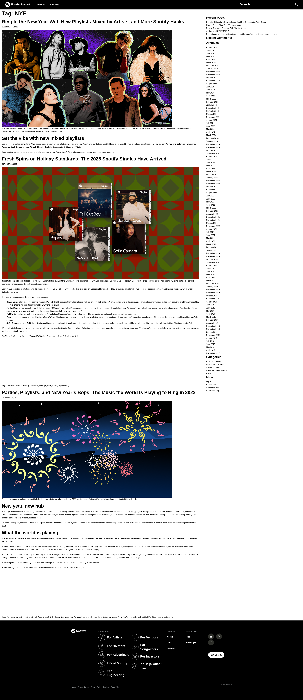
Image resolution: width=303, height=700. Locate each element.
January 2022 (212, 214)
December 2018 (213, 326)
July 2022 (210, 196)
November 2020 (213, 256)
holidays (42, 386)
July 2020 (210, 268)
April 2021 (210, 241)
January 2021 (212, 250)
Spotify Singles (65, 386)
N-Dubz (104, 617)
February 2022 (212, 211)
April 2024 (210, 132)
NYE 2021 (142, 617)
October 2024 (212, 114)
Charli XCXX (48, 617)
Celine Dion (26, 617)
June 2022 (210, 199)
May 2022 (210, 202)
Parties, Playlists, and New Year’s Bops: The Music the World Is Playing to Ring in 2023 (99, 392)
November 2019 (213, 293)
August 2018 (211, 338)
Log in (208, 382)
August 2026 (211, 47)
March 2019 (211, 317)
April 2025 (210, 96)
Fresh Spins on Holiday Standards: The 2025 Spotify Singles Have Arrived (84, 158)
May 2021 (210, 238)
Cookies (106, 687)
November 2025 (213, 75)
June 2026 (210, 53)
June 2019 (210, 308)
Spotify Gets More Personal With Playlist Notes (225, 28)
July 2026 (210, 50)
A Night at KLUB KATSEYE (217, 31)
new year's (46, 152)
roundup (110, 152)
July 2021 (210, 232)
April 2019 (210, 314)
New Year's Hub (125, 617)
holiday (10, 152)
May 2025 (210, 93)
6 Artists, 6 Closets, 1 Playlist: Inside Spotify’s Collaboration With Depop (236, 22)
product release (99, 152)
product (74, 152)
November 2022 (213, 184)
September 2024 (213, 117)
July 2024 (210, 123)
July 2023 (210, 159)
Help (188, 637)
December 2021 (213, 217)
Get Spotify (217, 655)
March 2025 (211, 99)
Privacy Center (83, 687)
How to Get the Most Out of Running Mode (223, 25)
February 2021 (212, 247)
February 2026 (212, 66)
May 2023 (210, 165)
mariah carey (82, 617)
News (39, 5)
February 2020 (212, 284)
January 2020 (212, 287)
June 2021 (210, 235)
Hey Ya (73, 617)
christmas (11, 386)
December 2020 (213, 253)
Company (54, 5)
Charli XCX (37, 617)
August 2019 (211, 302)
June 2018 (210, 344)
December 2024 (213, 108)
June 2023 (210, 163)
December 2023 (213, 144)
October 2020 (212, 259)
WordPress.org (212, 391)
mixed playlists (34, 152)
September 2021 (213, 226)
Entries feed (211, 385)
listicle (16, 152)
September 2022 (213, 190)
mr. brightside (94, 617)
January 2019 (212, 323)
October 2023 (212, 150)
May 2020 (210, 275)
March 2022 (211, 208)
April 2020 (210, 278)
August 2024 (211, 120)
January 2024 (212, 141)
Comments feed (212, 388)
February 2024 (212, 138)
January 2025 (212, 105)
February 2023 (212, 175)
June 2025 (210, 90)
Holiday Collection (30, 386)
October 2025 (212, 78)
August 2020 (211, 265)
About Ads (115, 687)
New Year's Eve (58, 152)
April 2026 (210, 59)
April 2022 (210, 205)
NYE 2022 (151, 617)
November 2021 (213, 220)
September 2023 (213, 153)
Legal (74, 687)
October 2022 (212, 187)
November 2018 (213, 329)
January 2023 (212, 178)
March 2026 (211, 63)
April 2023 (210, 169)
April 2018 (210, 350)
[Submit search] (295, 4)
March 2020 (211, 281)
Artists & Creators (213, 361)
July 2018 (210, 341)
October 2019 (212, 296)
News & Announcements (216, 370)
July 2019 (210, 305)
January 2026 (212, 69)
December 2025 (213, 72)
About (170, 637)
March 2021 (211, 244)
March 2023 (211, 172)
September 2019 (213, 299)
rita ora (160, 617)
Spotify (55, 386)
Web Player (191, 643)
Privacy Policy (96, 687)
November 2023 (213, 147)
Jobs (169, 643)
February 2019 (212, 320)
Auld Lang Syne (13, 617)
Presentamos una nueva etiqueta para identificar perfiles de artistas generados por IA (241, 34)
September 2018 (213, 335)
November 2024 (213, 111)
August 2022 (211, 193)
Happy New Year (61, 617)
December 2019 (213, 290)
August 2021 (211, 229)
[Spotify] (18, 4)
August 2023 (211, 156)
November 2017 (213, 353)
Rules (208, 374)
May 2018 (210, 347)
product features (85, 152)
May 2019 (210, 311)
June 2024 (210, 126)
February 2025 (212, 102)
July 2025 (210, 87)
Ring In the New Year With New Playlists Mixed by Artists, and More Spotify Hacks (93, 21)
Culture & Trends (213, 368)
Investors (171, 648)
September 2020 (213, 262)
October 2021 (212, 223)
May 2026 (210, 57)
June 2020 (210, 272)
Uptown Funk (169, 617)
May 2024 (210, 129)
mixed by (23, 152)
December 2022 (213, 181)
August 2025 (211, 84)
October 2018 (212, 332)
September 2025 (213, 81)
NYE (68, 152)
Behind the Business (215, 364)
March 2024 (211, 135)
